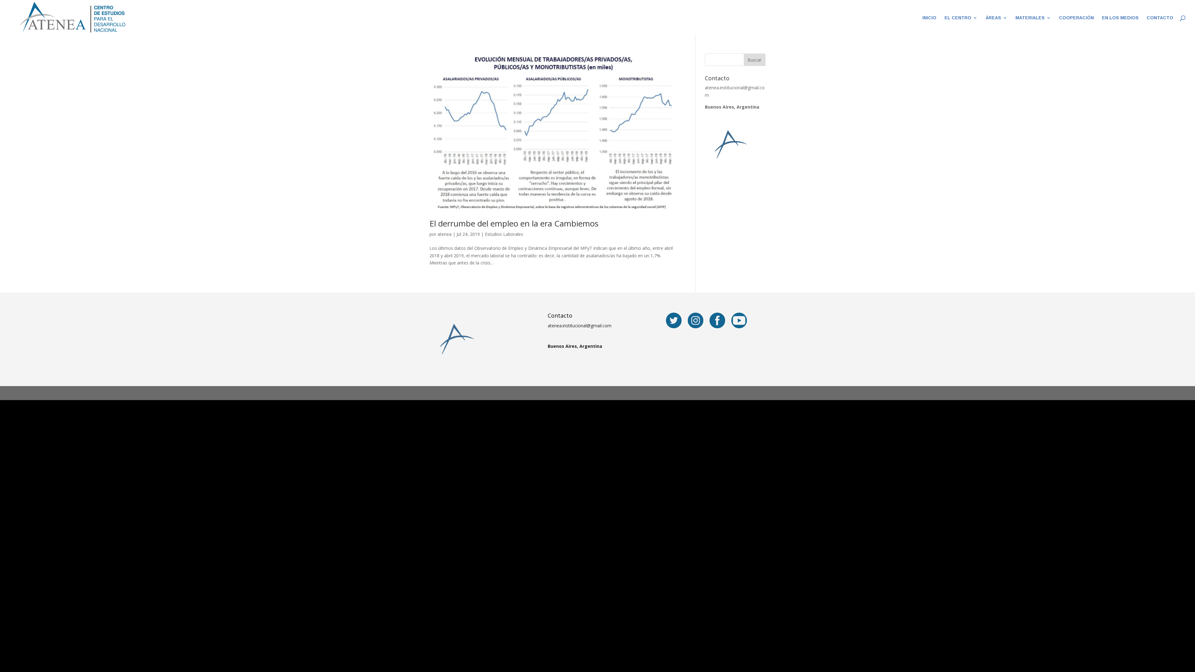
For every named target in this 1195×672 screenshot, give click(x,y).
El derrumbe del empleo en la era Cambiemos (513, 223)
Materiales (1030, 18)
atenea (445, 234)
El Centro (957, 18)
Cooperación (1076, 18)
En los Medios (1120, 18)
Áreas (993, 18)
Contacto (1160, 18)
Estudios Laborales (504, 234)
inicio (929, 18)
